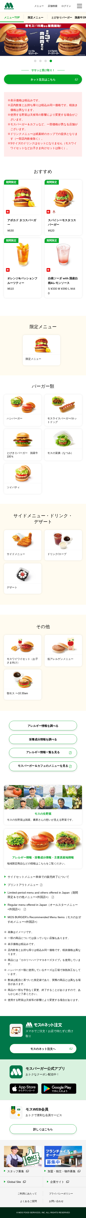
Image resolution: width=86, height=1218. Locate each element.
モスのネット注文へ (43, 1048)
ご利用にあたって (27, 1193)
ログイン (66, 6)
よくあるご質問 (28, 1201)
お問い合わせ (56, 1201)
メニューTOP (12, 17)
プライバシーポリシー (61, 1193)
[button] (35, 61)
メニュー (39, 6)
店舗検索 (52, 6)
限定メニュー (35, 17)
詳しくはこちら (43, 1129)
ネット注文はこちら (43, 79)
